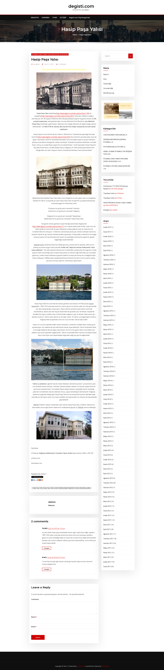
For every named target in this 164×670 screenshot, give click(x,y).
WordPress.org (108, 93)
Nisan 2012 (107, 497)
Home (75, 35)
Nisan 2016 (107, 274)
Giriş (105, 79)
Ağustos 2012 (108, 478)
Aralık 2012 (107, 460)
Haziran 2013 (108, 432)
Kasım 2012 (107, 464)
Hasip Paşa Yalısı (85, 35)
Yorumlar (108, 88)
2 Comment (62, 64)
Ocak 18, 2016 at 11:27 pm (56, 557)
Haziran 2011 (108, 543)
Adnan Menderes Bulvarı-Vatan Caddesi (117, 203)
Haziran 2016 (108, 264)
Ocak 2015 (107, 343)
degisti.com (81, 6)
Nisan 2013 (107, 441)
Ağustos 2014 (108, 367)
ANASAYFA (35, 18)
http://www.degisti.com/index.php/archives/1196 (73, 113)
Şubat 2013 (107, 450)
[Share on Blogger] (38, 480)
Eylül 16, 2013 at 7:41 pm (56, 528)
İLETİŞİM (63, 18)
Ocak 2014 (107, 399)
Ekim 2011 (107, 525)
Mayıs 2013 (107, 436)
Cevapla (46, 548)
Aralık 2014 (107, 348)
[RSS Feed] (42, 480)
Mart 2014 (107, 390)
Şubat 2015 (107, 339)
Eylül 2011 (106, 529)
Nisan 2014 (107, 385)
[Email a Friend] (36, 480)
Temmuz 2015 (108, 315)
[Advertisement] (64, 70)
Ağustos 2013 (108, 422)
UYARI (54, 18)
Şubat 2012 (107, 506)
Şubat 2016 (107, 283)
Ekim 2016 (107, 246)
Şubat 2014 (107, 394)
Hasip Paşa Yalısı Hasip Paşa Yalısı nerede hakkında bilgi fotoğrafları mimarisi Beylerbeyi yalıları (61, 488)
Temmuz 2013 (108, 427)
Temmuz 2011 (108, 539)
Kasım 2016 (107, 241)
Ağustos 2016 (108, 255)
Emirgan (106, 210)
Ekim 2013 (107, 413)
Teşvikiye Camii (108, 193)
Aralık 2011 (107, 515)
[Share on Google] (40, 480)
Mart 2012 (107, 501)
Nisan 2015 (107, 329)
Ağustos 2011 (108, 534)
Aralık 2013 (107, 404)
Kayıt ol (106, 74)
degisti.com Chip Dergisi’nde (79, 18)
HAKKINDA (45, 18)
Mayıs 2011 (107, 548)
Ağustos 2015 (108, 311)
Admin (37, 64)
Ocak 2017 (107, 232)
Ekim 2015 (107, 302)
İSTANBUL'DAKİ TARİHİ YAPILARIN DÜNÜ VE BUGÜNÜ (50, 54)
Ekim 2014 (107, 357)
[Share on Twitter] (34, 480)
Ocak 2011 (107, 566)
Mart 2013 (107, 446)
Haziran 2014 (108, 376)
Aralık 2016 (107, 236)
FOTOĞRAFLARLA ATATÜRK (113, 147)
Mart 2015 (107, 334)
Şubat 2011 (107, 562)
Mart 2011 (107, 557)
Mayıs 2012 (107, 492)
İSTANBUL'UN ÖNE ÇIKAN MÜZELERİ (116, 166)
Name (34, 617)
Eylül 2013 (106, 418)
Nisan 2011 (107, 553)
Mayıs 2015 (107, 325)
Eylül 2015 (106, 306)
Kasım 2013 (107, 408)
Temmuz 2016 (108, 260)
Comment (35, 599)
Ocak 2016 (107, 288)
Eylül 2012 (106, 474)
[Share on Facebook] (32, 480)
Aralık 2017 (107, 227)
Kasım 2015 (107, 297)
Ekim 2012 (107, 469)
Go (131, 56)
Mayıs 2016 (107, 269)
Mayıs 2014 (107, 381)
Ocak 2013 (107, 455)
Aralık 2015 (107, 292)
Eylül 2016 (106, 250)
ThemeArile (105, 666)
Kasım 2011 (107, 520)
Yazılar (107, 84)
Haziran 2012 (108, 487)
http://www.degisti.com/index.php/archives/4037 (58, 116)
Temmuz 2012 (108, 483)
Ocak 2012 (107, 511)
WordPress (80, 666)
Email (34, 627)
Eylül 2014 (106, 362)
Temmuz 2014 (108, 371)
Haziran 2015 (108, 320)
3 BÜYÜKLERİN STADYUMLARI (114, 135)
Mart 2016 (107, 278)
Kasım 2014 (107, 353)
